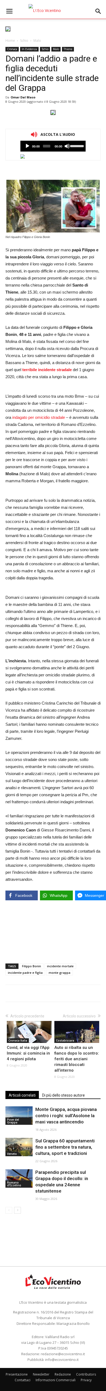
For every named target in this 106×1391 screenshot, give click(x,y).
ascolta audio (27, 146)
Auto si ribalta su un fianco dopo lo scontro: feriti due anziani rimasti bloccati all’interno (76, 1059)
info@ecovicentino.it (62, 1359)
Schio (24, 40)
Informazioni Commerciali (56, 1380)
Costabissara (65, 1040)
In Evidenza (29, 49)
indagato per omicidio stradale (38, 417)
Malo (37, 40)
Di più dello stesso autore (63, 1095)
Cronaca (12, 49)
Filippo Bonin (31, 966)
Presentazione (17, 1374)
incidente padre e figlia (25, 973)
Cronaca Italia (17, 1040)
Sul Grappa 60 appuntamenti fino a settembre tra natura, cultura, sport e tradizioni (65, 1147)
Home (10, 40)
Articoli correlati (22, 1095)
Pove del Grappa (13, 1121)
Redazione (63, 1374)
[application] (53, 146)
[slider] (76, 145)
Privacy (86, 1380)
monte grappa (59, 973)
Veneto (12, 1154)
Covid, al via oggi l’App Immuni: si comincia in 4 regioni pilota (28, 1053)
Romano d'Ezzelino (14, 1184)
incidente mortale (60, 966)
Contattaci (22, 1380)
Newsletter (41, 1374)
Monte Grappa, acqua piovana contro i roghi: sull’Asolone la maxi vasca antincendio (66, 1116)
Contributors (86, 1374)
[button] (98, 11)
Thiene (68, 49)
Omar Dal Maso (23, 97)
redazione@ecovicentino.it (63, 1353)
